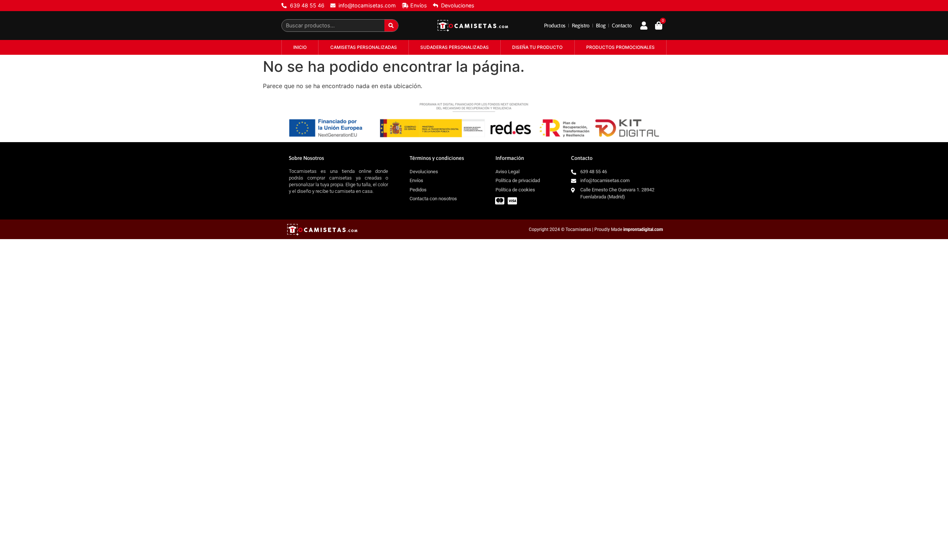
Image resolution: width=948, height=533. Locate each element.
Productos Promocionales (620, 47)
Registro (581, 26)
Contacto (621, 26)
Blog (601, 26)
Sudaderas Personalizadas (454, 47)
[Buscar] (391, 25)
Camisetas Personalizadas (363, 47)
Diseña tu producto (537, 47)
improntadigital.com (643, 229)
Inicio (300, 47)
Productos (554, 26)
